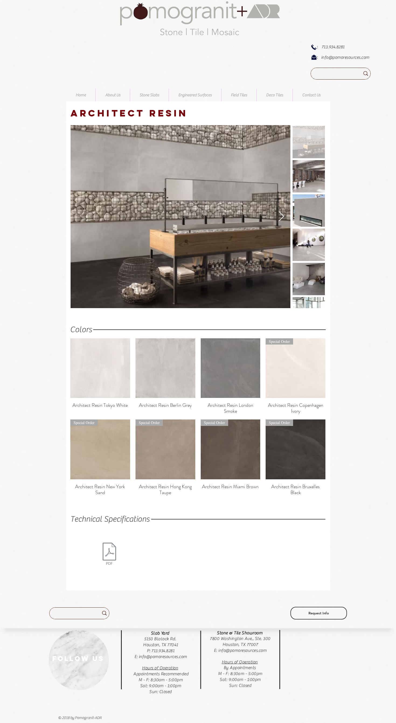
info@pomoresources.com (345, 57)
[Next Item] (281, 216)
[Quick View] (100, 368)
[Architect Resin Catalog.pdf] (109, 554)
